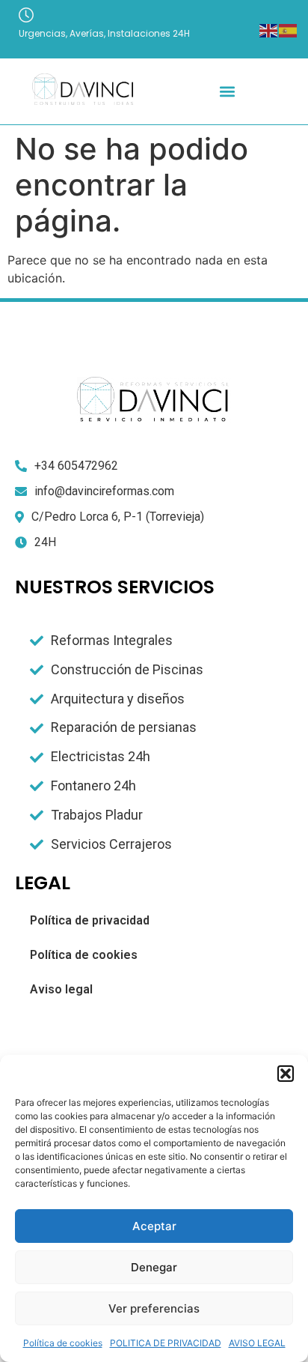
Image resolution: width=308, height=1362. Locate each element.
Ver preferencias (154, 1308)
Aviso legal (61, 989)
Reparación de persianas (124, 727)
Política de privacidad (90, 920)
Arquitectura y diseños (118, 698)
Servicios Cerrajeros (111, 844)
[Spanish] (288, 29)
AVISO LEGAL (257, 1343)
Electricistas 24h (100, 756)
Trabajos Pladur (97, 815)
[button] (285, 1073)
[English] (269, 29)
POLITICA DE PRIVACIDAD (165, 1343)
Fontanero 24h (93, 785)
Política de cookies (62, 1343)
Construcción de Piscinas (127, 669)
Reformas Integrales (112, 640)
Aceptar (154, 1226)
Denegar (154, 1267)
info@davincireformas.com (104, 491)
